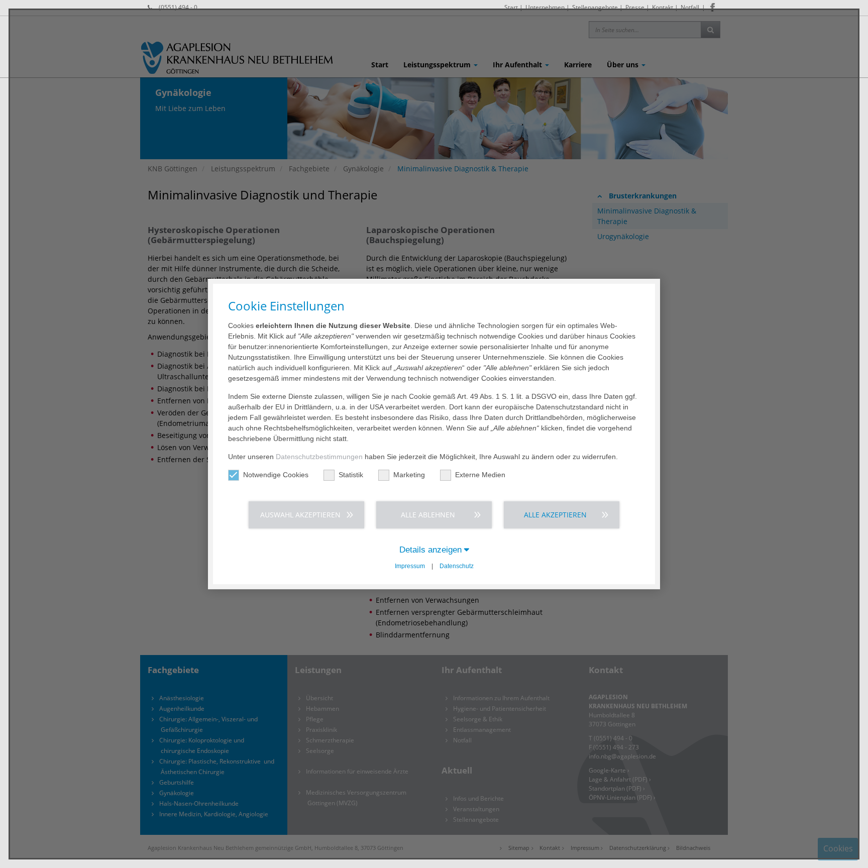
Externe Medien (480, 475)
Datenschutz (457, 566)
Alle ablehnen (428, 514)
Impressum (410, 566)
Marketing (409, 475)
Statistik (351, 475)
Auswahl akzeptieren (300, 514)
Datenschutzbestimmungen (319, 457)
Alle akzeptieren (555, 514)
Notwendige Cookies (275, 475)
